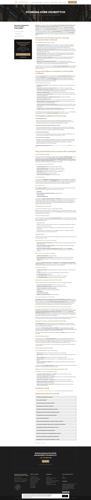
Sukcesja (47, 476)
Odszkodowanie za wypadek (51, 484)
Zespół (63, 476)
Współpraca (64, 478)
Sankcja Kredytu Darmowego (51, 478)
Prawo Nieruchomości (34, 482)
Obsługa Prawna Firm (33, 476)
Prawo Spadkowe (33, 487)
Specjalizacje (48, 15)
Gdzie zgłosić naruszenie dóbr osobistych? (45, 406)
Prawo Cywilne (32, 484)
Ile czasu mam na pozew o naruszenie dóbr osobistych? (47, 436)
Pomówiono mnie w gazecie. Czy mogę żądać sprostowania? (48, 433)
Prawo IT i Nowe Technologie (35, 479)
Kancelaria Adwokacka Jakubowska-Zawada (38, 15)
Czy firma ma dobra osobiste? (42, 418)
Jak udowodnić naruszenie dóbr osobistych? (45, 403)
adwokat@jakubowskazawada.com (60, 145)
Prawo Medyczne (33, 483)
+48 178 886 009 (23, 57)
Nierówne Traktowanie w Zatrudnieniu (52, 480)
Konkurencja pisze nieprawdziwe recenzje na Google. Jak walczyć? (49, 421)
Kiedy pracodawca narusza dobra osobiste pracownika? (47, 412)
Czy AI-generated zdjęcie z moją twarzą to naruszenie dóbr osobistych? (50, 424)
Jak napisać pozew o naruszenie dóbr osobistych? (46, 415)
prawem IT (67, 111)
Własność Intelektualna (34, 480)
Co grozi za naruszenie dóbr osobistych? (44, 397)
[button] (37, 2)
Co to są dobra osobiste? (41, 400)
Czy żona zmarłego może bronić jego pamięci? (45, 430)
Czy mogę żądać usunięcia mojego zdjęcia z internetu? (47, 427)
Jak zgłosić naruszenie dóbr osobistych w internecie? (47, 409)
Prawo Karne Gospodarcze (34, 478)
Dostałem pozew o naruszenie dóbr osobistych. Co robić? (47, 439)
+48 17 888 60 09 (18, 477)
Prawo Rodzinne (33, 486)
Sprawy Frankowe (49, 479)
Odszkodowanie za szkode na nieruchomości (51, 483)
